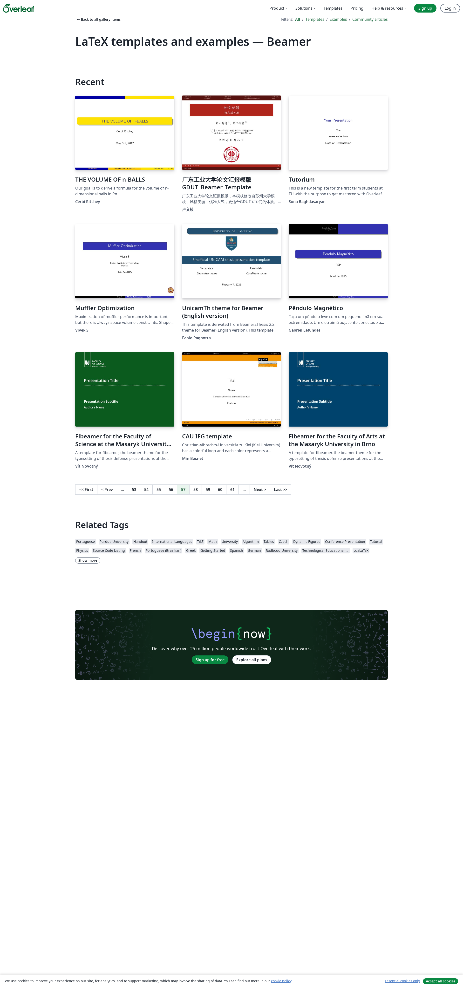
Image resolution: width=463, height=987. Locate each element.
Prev (107, 489)
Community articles (370, 19)
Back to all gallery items (98, 19)
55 (159, 489)
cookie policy (281, 981)
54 (146, 489)
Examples (338, 19)
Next (260, 489)
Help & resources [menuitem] (387, 8)
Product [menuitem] (277, 8)
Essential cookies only (402, 981)
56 (171, 489)
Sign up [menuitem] (425, 8)
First (86, 489)
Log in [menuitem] (450, 8)
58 (195, 489)
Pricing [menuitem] (357, 8)
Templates (315, 19)
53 (134, 489)
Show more (87, 560)
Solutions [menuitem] (304, 8)
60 (220, 489)
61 (232, 489)
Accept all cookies (440, 981)
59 (208, 489)
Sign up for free (210, 659)
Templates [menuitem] (333, 8)
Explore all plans (251, 659)
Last (280, 489)
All (297, 19)
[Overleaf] (18, 8)
